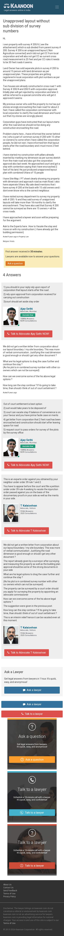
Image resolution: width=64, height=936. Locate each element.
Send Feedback (10, 890)
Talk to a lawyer (34, 713)
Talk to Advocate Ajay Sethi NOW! (30, 333)
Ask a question (15, 263)
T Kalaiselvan (28, 505)
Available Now (27, 315)
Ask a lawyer (34, 690)
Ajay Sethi (26, 308)
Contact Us (8, 887)
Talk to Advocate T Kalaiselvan (28, 530)
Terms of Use (9, 893)
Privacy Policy (9, 896)
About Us (7, 884)
